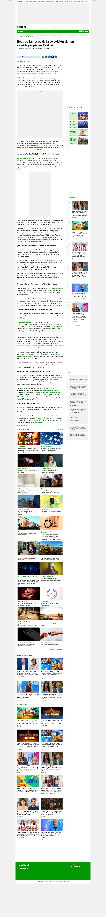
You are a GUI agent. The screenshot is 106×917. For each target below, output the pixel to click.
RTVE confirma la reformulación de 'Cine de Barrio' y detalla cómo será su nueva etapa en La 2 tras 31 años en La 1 (28, 791)
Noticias (25, 425)
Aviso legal (52, 881)
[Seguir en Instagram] (75, 866)
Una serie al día (71, 1)
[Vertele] (24, 865)
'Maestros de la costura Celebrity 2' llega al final (73, 115)
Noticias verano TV (29, 1)
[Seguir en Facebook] (73, 866)
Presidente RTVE (61, 1)
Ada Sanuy (43, 816)
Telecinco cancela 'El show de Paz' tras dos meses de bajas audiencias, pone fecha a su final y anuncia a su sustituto (28, 696)
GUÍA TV (75, 107)
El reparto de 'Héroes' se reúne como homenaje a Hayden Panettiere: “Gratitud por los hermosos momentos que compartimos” (78, 403)
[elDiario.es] (23, 868)
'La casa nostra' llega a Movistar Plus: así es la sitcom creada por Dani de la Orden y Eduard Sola (51, 812)
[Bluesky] (49, 57)
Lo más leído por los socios (24, 655)
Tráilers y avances (29, 34)
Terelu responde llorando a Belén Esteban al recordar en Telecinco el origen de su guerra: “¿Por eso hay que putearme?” (78, 436)
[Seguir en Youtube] (77, 866)
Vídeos (20, 31)
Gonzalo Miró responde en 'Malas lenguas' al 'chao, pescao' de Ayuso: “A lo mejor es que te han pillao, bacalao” (28, 673)
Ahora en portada (22, 704)
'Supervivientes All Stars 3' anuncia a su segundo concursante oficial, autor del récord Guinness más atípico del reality (28, 722)
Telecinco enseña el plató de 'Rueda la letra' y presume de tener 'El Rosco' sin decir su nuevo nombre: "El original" (79, 296)
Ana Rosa (66, 1)
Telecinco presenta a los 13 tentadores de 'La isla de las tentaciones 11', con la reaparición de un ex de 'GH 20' (28, 834)
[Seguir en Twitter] (71, 866)
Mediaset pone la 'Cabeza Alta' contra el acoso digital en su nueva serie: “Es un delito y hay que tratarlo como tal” (51, 790)
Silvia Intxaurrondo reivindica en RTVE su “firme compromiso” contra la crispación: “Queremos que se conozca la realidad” (78, 427)
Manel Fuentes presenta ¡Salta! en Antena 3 (73, 123)
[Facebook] (46, 57)
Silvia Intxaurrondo (84, 1)
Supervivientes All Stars (36, 1)
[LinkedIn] (55, 57)
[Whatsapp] (43, 57)
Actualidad (19, 34)
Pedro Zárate (20, 700)
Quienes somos (40, 881)
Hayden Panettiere (77, 1)
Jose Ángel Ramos (45, 793)
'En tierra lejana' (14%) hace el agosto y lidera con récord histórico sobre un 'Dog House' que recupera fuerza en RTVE (51, 696)
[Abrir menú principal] (88, 26)
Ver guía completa (73, 147)
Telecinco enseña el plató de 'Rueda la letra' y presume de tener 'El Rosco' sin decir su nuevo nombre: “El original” (51, 835)
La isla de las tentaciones (50, 1)
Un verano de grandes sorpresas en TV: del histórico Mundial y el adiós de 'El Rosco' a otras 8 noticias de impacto (51, 674)
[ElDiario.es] (83, 31)
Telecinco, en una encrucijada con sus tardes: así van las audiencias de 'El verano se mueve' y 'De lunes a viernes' (78, 378)
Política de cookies (59, 881)
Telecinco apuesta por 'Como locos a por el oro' (73, 131)
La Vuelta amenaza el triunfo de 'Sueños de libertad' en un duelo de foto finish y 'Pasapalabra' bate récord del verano (79, 275)
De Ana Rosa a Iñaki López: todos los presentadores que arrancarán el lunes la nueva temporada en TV (28, 812)
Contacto (46, 881)
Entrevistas (38, 34)
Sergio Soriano (20, 676)
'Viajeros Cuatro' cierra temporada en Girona (73, 139)
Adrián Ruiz (43, 700)
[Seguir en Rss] (79, 866)
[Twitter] (52, 57)
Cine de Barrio (43, 1)
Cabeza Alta (56, 1)
